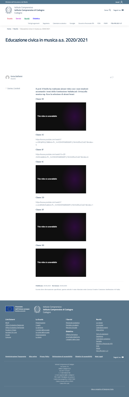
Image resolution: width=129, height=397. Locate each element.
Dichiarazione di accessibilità (62, 356)
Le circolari (99, 325)
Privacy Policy (44, 356)
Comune (8, 337)
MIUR (7, 322)
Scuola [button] (9, 18)
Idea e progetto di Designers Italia (102, 389)
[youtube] (123, 10)
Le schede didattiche (73, 337)
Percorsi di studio (71, 327)
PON (98, 23)
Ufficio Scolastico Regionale (14, 325)
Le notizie (99, 322)
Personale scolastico (73, 322)
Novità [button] (26, 18)
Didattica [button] (36, 18)
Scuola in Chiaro (10, 330)
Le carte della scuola (42, 332)
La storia (38, 337)
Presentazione (40, 322)
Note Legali (99, 356)
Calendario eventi (102, 327)
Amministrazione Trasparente (15, 356)
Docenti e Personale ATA (86, 23)
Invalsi (7, 335)
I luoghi (38, 325)
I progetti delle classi (73, 339)
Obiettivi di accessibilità (83, 356)
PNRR (106, 23)
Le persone (39, 327)
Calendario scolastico (59, 23)
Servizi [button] (18, 18)
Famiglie (72, 23)
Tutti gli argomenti (33, 23)
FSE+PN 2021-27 (116, 23)
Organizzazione (41, 335)
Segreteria (46, 23)
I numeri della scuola (42, 330)
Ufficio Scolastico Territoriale (14, 327)
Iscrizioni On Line (11, 332)
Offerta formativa (72, 334)
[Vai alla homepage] (8, 10)
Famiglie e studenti (72, 325)
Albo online (100, 330)
